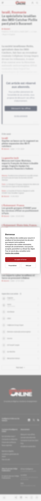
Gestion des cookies (12, 253)
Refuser (28, 265)
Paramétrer (13, 265)
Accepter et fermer (20, 259)
